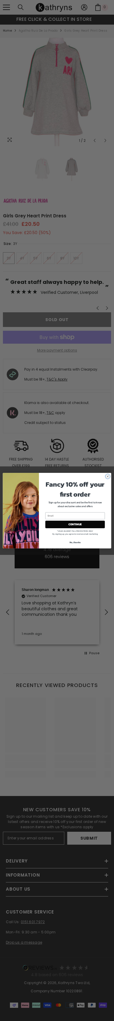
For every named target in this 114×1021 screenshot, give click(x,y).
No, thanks (75, 542)
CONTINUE (75, 524)
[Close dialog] (107, 476)
